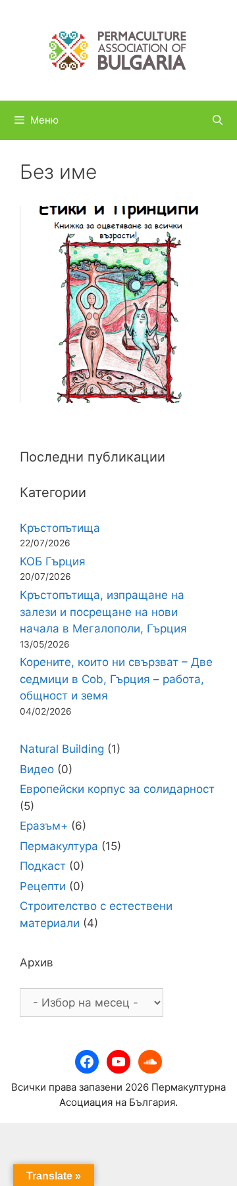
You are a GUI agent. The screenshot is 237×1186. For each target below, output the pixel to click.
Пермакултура (59, 846)
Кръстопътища (60, 527)
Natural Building (62, 748)
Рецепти (43, 886)
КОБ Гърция (53, 561)
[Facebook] (87, 1062)
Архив (36, 962)
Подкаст (43, 865)
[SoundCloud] (150, 1062)
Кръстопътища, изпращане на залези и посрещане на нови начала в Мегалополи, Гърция (103, 611)
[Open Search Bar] (217, 120)
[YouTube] (118, 1062)
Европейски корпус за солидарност (117, 788)
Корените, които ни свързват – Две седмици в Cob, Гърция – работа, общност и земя (116, 678)
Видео (37, 769)
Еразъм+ (44, 825)
